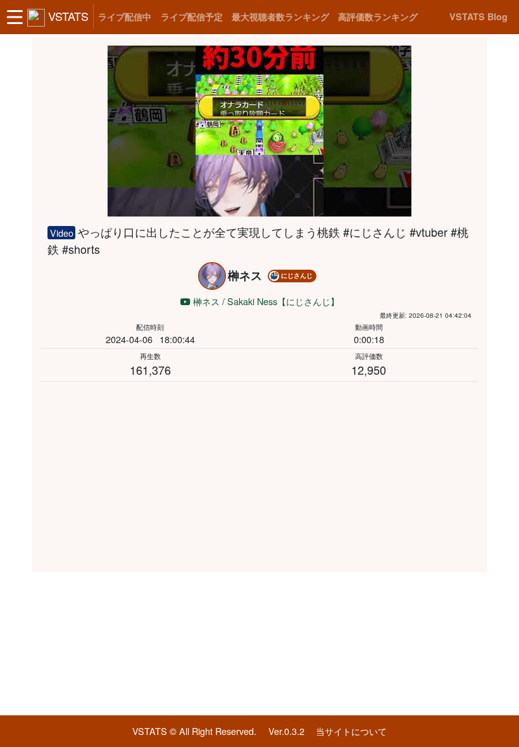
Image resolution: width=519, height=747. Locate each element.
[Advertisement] (259, 474)
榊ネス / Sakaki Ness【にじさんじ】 (265, 301)
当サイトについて (351, 731)
